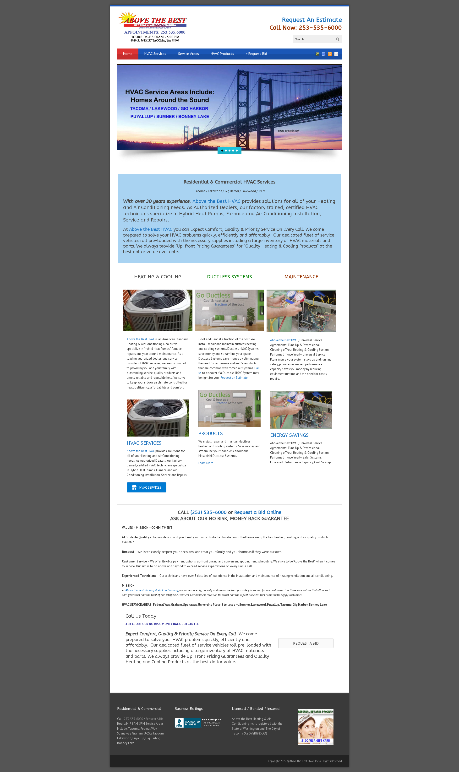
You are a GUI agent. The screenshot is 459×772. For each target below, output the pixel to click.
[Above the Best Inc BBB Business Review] (201, 731)
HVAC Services (155, 54)
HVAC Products (222, 54)
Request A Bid (155, 719)
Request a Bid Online (257, 512)
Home (127, 54)
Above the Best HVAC (216, 201)
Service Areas (188, 54)
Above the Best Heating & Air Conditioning (151, 590)
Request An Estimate (312, 19)
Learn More (205, 463)
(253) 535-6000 (209, 512)
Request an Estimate (234, 378)
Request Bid (256, 54)
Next (345, 107)
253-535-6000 (133, 719)
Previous (113, 107)
